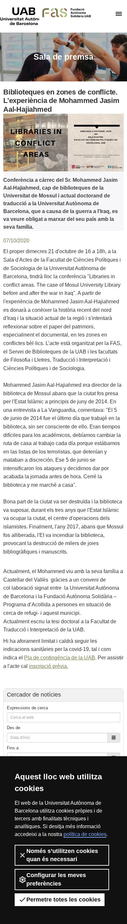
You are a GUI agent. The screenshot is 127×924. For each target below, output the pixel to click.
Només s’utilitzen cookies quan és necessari (62, 855)
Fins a (13, 747)
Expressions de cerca (27, 707)
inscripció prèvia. (48, 666)
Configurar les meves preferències (56, 879)
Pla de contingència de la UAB (59, 657)
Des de (13, 727)
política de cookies (85, 834)
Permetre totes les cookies (63, 899)
